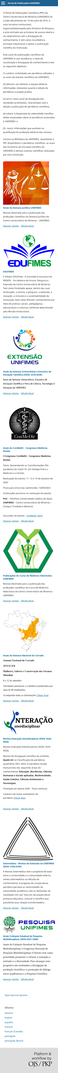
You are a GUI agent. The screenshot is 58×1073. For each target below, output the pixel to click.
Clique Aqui (42, 695)
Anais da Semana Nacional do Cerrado (23, 655)
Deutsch (9, 1012)
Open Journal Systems (16, 995)
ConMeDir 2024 (34, 515)
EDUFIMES (8, 271)
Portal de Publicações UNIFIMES (24, 3)
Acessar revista (11, 225)
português (10, 1036)
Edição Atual (27, 225)
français (9, 1026)
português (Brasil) (14, 1040)
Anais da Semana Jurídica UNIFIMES (22, 207)
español (9, 1022)
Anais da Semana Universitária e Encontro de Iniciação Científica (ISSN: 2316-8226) (27, 373)
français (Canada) (14, 1031)
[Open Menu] (3, 3)
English (8, 1017)
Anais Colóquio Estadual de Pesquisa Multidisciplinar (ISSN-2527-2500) (22, 938)
